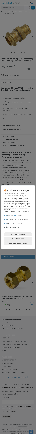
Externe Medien (23, 219)
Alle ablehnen (18, 239)
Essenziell (10, 215)
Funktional (19, 223)
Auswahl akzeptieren (18, 243)
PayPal (9, 223)
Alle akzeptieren (18, 234)
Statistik (20, 215)
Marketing (10, 219)
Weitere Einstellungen (11, 227)
